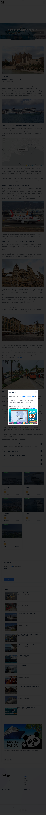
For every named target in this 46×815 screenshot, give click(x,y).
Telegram (28, 396)
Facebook (24, 396)
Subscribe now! (32, 408)
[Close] (36, 392)
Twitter (32, 396)
